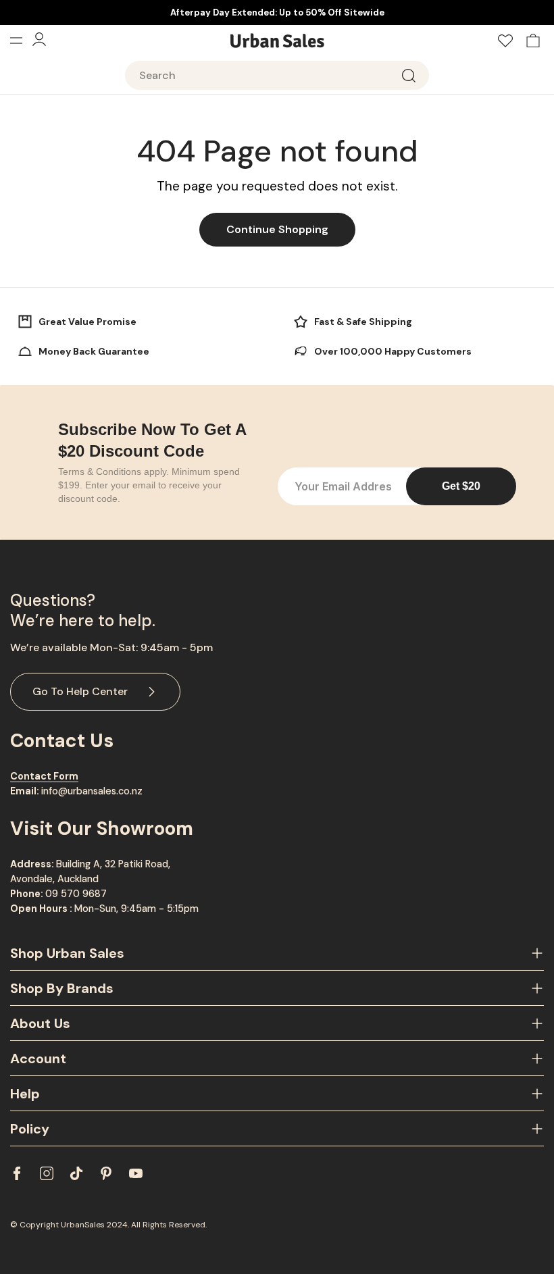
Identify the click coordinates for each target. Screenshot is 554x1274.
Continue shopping (277, 229)
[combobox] (277, 75)
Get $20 (461, 486)
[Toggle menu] (21, 40)
